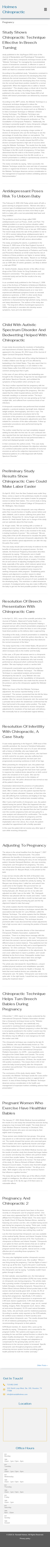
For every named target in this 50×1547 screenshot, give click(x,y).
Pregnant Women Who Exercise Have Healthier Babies (24, 1108)
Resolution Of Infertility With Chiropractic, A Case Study (23, 731)
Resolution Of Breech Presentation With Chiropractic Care (22, 606)
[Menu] (45, 9)
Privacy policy (25, 1538)
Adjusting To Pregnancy (24, 845)
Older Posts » (42, 1365)
